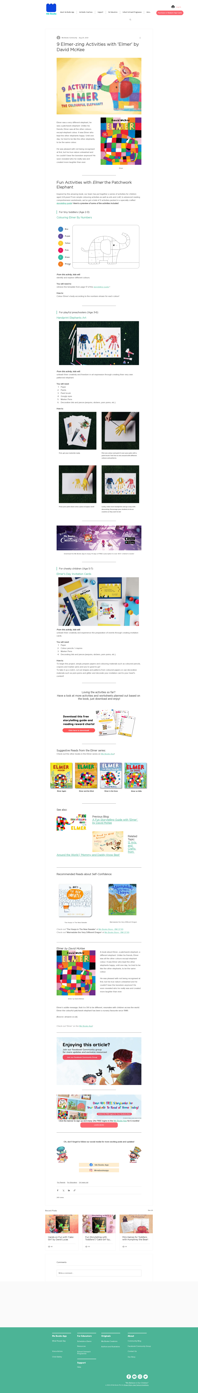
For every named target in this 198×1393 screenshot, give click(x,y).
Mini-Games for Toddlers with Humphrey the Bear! (135, 1238)
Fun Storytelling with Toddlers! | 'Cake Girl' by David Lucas (97, 1238)
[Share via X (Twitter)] (63, 1190)
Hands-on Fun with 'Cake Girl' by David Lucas (60, 1238)
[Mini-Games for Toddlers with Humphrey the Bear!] (136, 1224)
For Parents (61, 1182)
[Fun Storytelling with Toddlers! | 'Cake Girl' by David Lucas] (99, 1224)
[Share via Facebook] (58, 1190)
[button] (67, 12)
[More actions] (140, 37)
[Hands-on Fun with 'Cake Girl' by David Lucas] (61, 1224)
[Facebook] (128, 1376)
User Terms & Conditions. (141, 1385)
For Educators (72, 1182)
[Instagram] (140, 1376)
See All (150, 1210)
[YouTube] (134, 1376)
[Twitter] (145, 1376)
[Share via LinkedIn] (69, 1190)
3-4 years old (83, 1182)
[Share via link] (74, 1190)
